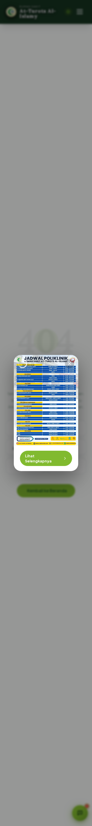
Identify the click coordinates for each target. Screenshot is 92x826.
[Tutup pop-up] (69, 363)
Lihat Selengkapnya (38, 458)
